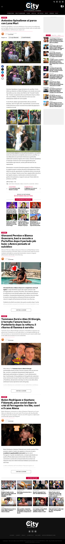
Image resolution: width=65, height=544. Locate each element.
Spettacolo (40, 13)
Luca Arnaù (10, 34)
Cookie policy (30, 535)
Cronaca (52, 13)
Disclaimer (37, 535)
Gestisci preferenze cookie (48, 535)
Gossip (28, 13)
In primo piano (10, 13)
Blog (56, 13)
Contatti (18, 535)
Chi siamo (12, 535)
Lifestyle (33, 13)
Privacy (23, 535)
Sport (46, 13)
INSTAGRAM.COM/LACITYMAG (24, 196)
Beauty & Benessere (20, 13)
